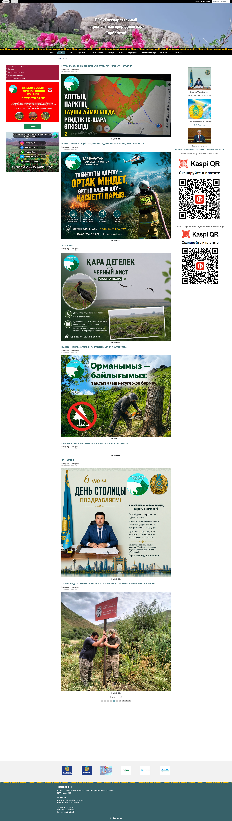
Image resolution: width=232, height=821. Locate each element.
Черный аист (67, 245)
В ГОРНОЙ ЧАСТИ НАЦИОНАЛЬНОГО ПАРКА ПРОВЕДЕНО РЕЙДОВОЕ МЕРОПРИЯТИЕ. (96, 66)
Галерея (121, 53)
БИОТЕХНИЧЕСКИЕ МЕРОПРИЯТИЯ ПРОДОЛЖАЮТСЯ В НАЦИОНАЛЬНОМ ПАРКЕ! (95, 443)
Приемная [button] (32, 126)
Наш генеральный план (96, 53)
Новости (61, 53)
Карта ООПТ (81, 53)
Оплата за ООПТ (165, 53)
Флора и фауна (132, 53)
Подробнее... (116, 139)
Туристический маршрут (148, 53)
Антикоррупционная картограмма (18, 66)
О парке (71, 53)
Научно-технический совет (16, 72)
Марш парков (178, 53)
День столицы (68, 460)
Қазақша (14, 1)
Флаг (199, 125)
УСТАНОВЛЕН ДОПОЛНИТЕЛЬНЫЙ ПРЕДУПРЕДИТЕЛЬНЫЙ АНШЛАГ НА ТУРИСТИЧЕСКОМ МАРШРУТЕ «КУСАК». (108, 583)
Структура (111, 53)
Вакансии (11, 69)
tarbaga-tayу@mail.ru (68, 812)
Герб (195, 125)
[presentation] (57, 776)
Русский (6, 1)
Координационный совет (15, 75)
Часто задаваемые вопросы (16, 78)
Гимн (203, 125)
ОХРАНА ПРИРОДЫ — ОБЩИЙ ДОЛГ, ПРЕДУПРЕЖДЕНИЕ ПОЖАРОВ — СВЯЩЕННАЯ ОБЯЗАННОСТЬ (102, 143)
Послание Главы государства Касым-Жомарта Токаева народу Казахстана (199, 149)
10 (129, 701)
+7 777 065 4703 (69, 810)
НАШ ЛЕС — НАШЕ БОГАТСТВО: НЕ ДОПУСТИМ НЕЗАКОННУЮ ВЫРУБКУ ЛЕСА (94, 347)
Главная (52, 53)
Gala (120, 818)
